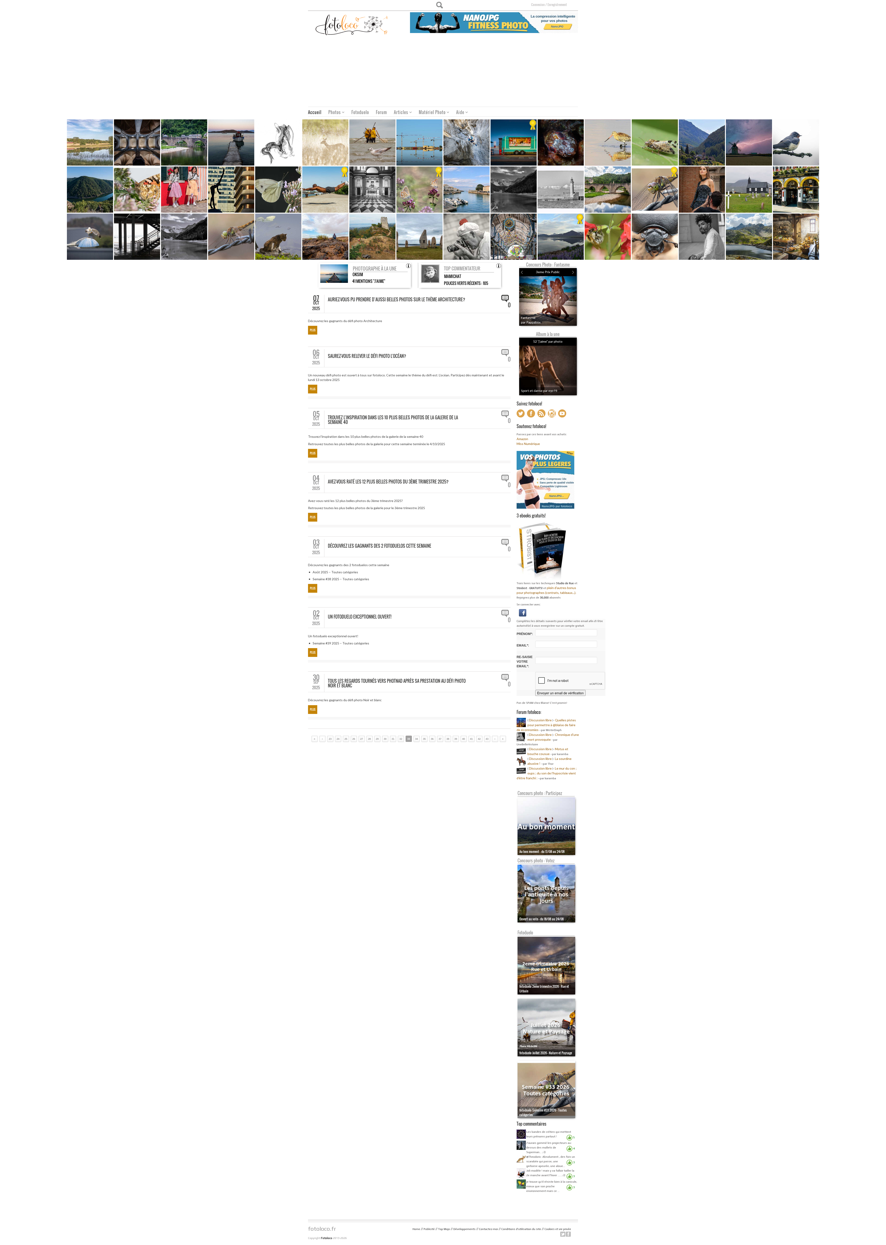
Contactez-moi (488, 1229)
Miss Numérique (528, 444)
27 (361, 738)
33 (408, 738)
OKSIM (358, 274)
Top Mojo (444, 1229)
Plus (312, 330)
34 (416, 738)
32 (400, 738)
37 (440, 738)
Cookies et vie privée (558, 1229)
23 (330, 738)
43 (487, 738)
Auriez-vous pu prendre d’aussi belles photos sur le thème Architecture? (396, 299)
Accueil (314, 112)
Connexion (538, 4)
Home (416, 1229)
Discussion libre (540, 720)
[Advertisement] (443, 72)
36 (432, 738)
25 (345, 738)
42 (479, 738)
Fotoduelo (360, 112)
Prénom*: (525, 634)
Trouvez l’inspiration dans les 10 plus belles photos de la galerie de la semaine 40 (393, 419)
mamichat (452, 276)
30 (385, 738)
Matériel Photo (430, 112)
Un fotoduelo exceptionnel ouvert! (359, 616)
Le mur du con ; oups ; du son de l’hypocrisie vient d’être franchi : (547, 773)
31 (393, 738)
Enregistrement (557, 4)
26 (353, 738)
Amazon (522, 439)
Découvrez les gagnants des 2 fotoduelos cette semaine (379, 546)
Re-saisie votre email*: (525, 661)
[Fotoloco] (352, 25)
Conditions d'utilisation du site (521, 1229)
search (439, 5)
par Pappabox (531, 322)
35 (424, 738)
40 (463, 738)
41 (471, 738)
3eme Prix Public (548, 272)
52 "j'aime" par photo (548, 341)
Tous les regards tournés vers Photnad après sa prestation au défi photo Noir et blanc (397, 683)
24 (338, 738)
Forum (381, 112)
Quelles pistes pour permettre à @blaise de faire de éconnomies (546, 725)
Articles (399, 112)
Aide (458, 112)
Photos (333, 112)
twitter (562, 1234)
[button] (522, 612)
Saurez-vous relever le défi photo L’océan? (367, 356)
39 (455, 738)
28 (369, 738)
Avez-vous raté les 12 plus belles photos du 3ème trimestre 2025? (388, 481)
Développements (464, 1229)
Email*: (523, 645)
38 (447, 738)
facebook (568, 1234)
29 (377, 738)
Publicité (429, 1229)
